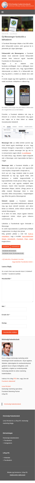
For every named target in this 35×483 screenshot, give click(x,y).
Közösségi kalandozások (12, 404)
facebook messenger (9, 251)
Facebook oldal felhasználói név (13, 253)
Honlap (4, 323)
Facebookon (8, 440)
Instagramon (8, 443)
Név (3, 306)
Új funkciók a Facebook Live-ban (13, 259)
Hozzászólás (6, 278)
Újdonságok (15, 246)
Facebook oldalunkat (8, 381)
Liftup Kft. (18, 421)
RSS (15, 378)
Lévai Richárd (13, 33)
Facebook (6, 246)
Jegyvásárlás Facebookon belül (22, 262)
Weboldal (7, 457)
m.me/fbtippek (26, 153)
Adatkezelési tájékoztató (17, 475)
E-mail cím (6, 315)
